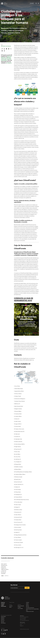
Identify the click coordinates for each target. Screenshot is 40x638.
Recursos (27, 606)
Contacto (27, 602)
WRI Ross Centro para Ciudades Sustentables (6, 59)
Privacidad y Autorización (30, 607)
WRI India (2, 621)
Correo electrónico (14, 587)
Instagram (6, 630)
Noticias (27, 605)
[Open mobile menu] (38, 3)
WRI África (2, 617)
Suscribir (31, 3)
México (10, 607)
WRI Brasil (2, 619)
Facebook (1, 630)
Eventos (27, 603)
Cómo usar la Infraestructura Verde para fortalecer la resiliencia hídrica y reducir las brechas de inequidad (4, 568)
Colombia (10, 605)
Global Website (3, 616)
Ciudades (19, 607)
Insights (2, 605)
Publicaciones (3, 606)
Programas (3, 602)
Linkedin (5, 630)
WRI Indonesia (3, 622)
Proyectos (3, 603)
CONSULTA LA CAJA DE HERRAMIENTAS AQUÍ (23, 299)
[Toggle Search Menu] (36, 3)
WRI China (2, 620)
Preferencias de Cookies (30, 611)
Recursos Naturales (6, 46)
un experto (8, 63)
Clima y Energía (20, 608)
